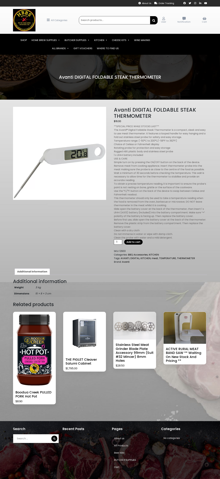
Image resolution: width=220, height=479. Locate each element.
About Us (146, 3)
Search (154, 20)
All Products (121, 445)
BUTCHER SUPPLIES (75, 40)
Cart (204, 21)
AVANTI (125, 258)
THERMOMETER (186, 258)
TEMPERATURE (167, 258)
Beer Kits (119, 452)
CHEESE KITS (119, 40)
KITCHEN (99, 40)
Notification (184, 21)
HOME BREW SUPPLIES (44, 40)
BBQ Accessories (138, 254)
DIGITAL (134, 258)
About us (119, 438)
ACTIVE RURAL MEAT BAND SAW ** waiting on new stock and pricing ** (183, 355)
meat (155, 258)
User (163, 21)
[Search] (54, 439)
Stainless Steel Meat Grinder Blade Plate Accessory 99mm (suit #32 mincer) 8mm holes (135, 353)
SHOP (24, 40)
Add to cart (133, 242)
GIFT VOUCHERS (82, 48)
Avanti (125, 262)
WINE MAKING (142, 40)
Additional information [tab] (32, 271)
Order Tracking (166, 3)
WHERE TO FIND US (108, 48)
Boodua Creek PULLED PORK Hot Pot (33, 394)
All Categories (59, 20)
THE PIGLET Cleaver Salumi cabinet (81, 362)
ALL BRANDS (59, 48)
